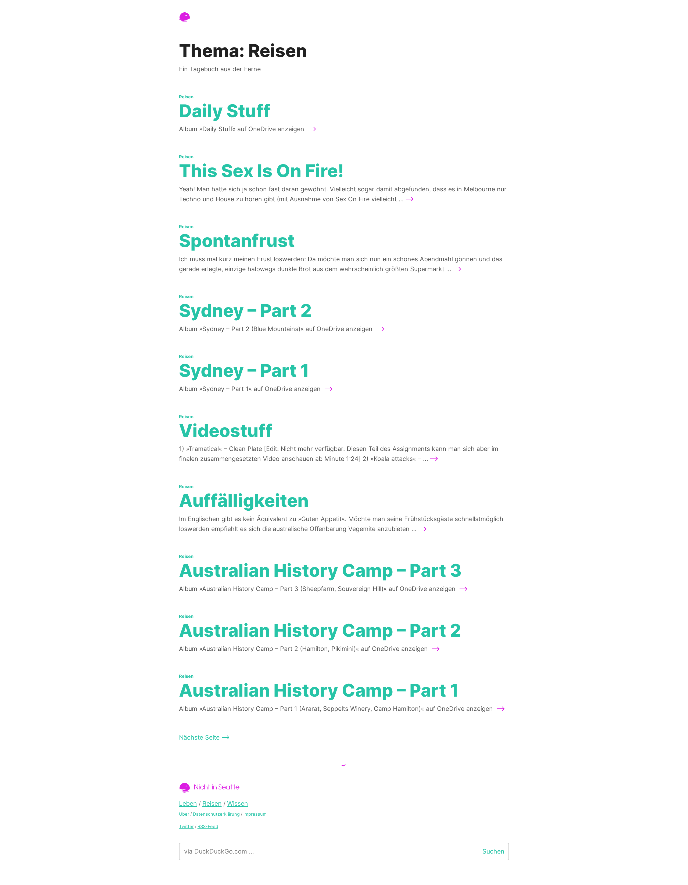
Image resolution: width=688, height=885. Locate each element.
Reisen (186, 96)
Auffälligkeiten (244, 500)
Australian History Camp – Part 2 (320, 630)
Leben (188, 803)
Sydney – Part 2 (245, 310)
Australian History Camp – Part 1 (319, 690)
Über (184, 814)
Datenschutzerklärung (216, 814)
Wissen (237, 803)
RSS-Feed (208, 826)
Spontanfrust (237, 240)
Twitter (186, 826)
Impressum (255, 814)
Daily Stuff (224, 110)
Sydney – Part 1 (244, 370)
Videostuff (226, 430)
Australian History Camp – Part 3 (320, 570)
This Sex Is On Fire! (261, 170)
